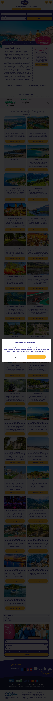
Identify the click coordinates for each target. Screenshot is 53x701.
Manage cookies (16, 357)
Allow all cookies (36, 357)
